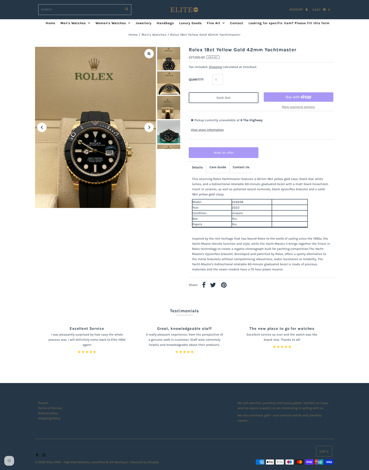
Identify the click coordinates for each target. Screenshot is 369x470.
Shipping (215, 67)
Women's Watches (110, 23)
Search (43, 403)
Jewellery (144, 23)
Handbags (165, 23)
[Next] (149, 127)
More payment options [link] (298, 107)
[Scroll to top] (360, 461)
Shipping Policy (49, 418)
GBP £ (324, 451)
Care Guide (217, 167)
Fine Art (213, 23)
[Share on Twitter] (213, 285)
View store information (207, 130)
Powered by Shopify (144, 462)
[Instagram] (43, 455)
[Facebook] (36, 455)
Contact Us (241, 167)
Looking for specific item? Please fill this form (289, 23)
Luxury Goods (190, 23)
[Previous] (42, 127)
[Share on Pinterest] (224, 285)
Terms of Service (50, 408)
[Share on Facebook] (204, 285)
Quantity (196, 79)
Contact (236, 23)
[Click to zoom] (149, 53)
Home (50, 23)
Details (197, 167)
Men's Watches (73, 23)
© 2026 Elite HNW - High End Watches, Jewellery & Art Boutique (82, 462)
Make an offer (226, 154)
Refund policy (48, 413)
